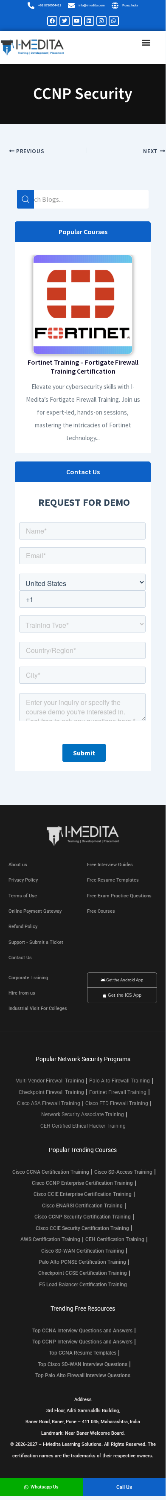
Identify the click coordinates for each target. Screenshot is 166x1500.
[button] (146, 42)
